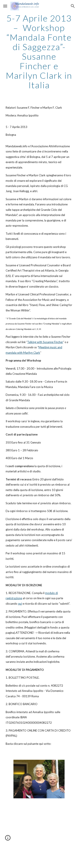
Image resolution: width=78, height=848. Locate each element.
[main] (39, 52)
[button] (5, 6)
